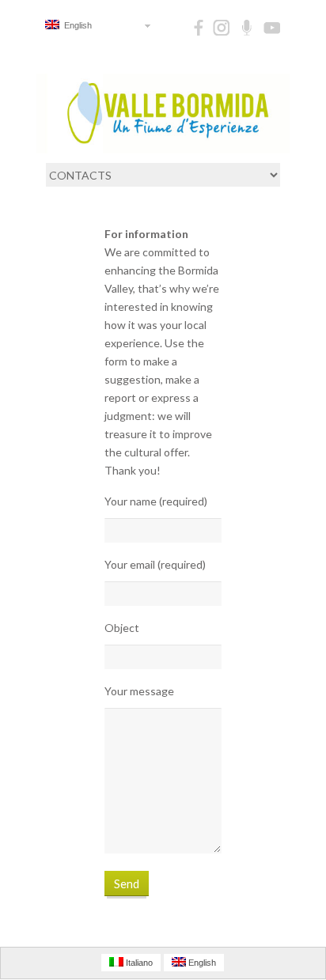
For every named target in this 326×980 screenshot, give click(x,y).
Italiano (138, 962)
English (75, 25)
